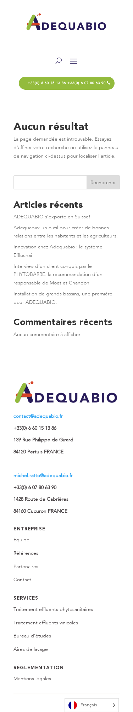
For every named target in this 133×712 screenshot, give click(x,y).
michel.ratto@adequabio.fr (43, 475)
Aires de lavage (30, 649)
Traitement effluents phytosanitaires (53, 609)
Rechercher (103, 182)
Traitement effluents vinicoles (45, 622)
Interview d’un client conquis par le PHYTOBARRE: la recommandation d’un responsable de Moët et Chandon (57, 275)
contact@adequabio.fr (38, 416)
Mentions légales (32, 678)
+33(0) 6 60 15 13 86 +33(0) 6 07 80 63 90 (67, 83)
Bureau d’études (32, 635)
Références (25, 553)
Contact (22, 579)
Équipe (21, 539)
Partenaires (25, 566)
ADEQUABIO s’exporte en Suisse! (51, 216)
